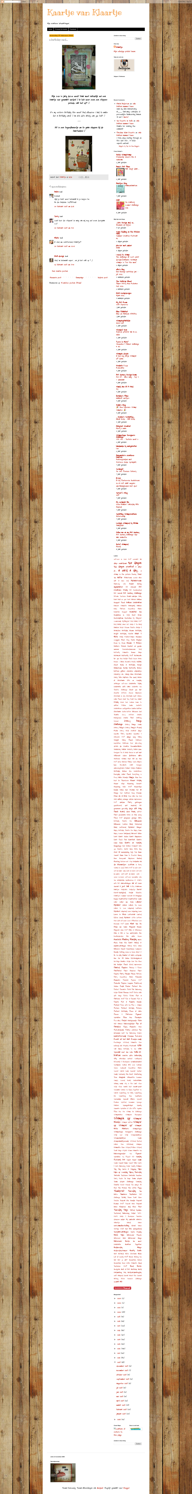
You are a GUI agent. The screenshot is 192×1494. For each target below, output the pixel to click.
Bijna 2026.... (120, 295)
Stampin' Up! (125, 1125)
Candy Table (118, 677)
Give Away (130, 811)
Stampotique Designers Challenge (125, 436)
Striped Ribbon (130, 1147)
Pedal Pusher (125, 986)
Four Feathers (125, 793)
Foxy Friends (137, 793)
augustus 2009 (122, 1383)
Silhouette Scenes (134, 1077)
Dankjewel (120, 525)
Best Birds (137, 615)
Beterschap (120, 516)
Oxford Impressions (135, 964)
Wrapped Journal (123, 1275)
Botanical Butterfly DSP (123, 655)
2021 (119, 1307)
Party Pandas (125, 974)
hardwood (127, 833)
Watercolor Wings (135, 1238)
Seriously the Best (126, 1074)
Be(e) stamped (122, 544)
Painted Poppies (121, 967)
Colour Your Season (127, 702)
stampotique (137, 1128)
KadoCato (124, 889)
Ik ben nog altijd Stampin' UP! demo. (126, 357)
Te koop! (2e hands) (61, 29)
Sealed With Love (128, 1065)
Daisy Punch (127, 740)
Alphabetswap (136, 580)
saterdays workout (126, 1058)
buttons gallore (119, 671)
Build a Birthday (127, 665)
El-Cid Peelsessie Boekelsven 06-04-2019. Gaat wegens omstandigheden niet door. (128, 483)
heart (115, 836)
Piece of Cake (135, 1011)
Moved (118, 546)
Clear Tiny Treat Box (130, 699)
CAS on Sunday (134, 680)
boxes (135, 658)
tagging (133, 1169)
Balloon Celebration (134, 602)
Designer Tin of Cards (121, 752)
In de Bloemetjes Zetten (128, 863)
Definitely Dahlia (120, 749)
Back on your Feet (124, 599)
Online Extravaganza (133, 958)
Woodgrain (117, 1269)
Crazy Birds (124, 730)
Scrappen (117, 1065)
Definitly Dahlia (132, 749)
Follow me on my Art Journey (127, 532)
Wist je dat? (122, 1260)
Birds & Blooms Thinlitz (128, 627)
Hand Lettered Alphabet (124, 827)
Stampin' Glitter (127, 1122)
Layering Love (137, 911)
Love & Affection (132, 920)
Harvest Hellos (136, 833)
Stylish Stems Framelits (130, 1150)
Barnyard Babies (135, 605)
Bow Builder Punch (126, 658)
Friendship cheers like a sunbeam (126, 158)
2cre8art (135, 559)
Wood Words (136, 1266)
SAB (139, 1045)
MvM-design (59, 256)
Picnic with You (125, 1005)
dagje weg (131, 737)
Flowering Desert (134, 783)
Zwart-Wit (118, 1281)
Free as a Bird (120, 796)
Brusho (134, 662)
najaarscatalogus (120, 945)
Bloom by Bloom (119, 643)
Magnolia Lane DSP (121, 930)
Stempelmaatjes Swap (128, 1138)
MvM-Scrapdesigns (123, 293)
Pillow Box (127, 1017)
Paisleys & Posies (135, 967)
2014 (119, 1339)
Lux (117, 448)
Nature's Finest (119, 949)
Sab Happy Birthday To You (125, 1049)
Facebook (73, 29)
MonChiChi (117, 939)
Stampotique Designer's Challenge (128, 1131)
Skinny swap (118, 1083)
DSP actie (117, 762)
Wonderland (117, 1263)
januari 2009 (121, 1413)
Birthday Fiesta (126, 633)
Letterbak (131, 914)
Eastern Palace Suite (129, 762)
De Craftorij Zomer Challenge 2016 (132, 205)
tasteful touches (135, 1175)
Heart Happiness (135, 836)
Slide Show (118, 1086)
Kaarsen (138, 886)
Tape (140, 1169)
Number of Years (128, 955)
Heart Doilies (123, 836)
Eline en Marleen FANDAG (126, 313)
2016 (119, 1330)
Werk (115, 1254)
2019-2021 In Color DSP (122, 559)
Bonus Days (136, 652)
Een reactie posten (60, 271)
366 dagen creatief (124, 566)
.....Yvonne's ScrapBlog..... (125, 416)
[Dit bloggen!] (82, 177)
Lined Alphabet (125, 917)
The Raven (122, 1188)
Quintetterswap (120, 1036)
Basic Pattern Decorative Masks (128, 609)
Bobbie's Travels (120, 646)
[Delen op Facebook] (86, 177)
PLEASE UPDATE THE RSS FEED (126, 333)
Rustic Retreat (129, 1045)
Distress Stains (120, 758)
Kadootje (132, 889)
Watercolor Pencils (134, 1235)
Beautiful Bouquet (120, 612)
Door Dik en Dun (135, 758)
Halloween (138, 820)
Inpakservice (129, 880)
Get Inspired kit (133, 805)
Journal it (117, 886)
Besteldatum (118, 618)
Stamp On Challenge (134, 1111)
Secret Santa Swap (121, 1071)
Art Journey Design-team (126, 374)
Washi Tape (119, 1234)
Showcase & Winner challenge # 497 (127, 345)
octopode (138, 955)
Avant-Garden (132, 596)
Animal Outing (135, 584)
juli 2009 (119, 1387)
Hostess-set (124, 861)
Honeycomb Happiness (126, 858)
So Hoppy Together (132, 1090)
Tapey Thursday (135, 1172)
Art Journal (118, 593)
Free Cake (131, 796)
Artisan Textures (120, 596)
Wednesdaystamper (120, 1250)
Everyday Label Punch (122, 774)
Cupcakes (129, 734)
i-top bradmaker (134, 861)
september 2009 (123, 1379)
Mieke (56, 237)
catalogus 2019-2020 (120, 683)
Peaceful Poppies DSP (132, 980)
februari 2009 (121, 1409)
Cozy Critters (128, 714)
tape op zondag (121, 1172)
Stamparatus (118, 1114)
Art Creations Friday (128, 588)
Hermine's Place (122, 395)
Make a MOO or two (121, 933)
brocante (128, 662)
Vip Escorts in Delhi (125, 120)
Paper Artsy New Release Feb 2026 (127, 285)
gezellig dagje (127, 808)
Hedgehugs (117, 846)
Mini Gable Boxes (134, 936)
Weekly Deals (136, 1250)
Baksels (133, 599)
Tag (115, 1169)
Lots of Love (121, 920)
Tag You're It (123, 1169)
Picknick (116, 1005)
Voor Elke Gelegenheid (133, 1228)
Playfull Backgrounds (129, 1020)
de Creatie (124, 746)
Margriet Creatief (123, 426)
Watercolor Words (122, 1241)
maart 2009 (121, 1405)
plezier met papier (124, 245)
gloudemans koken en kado (128, 815)
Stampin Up (122, 1118)
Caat (118, 200)
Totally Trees (126, 1197)
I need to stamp (123, 254)
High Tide (134, 852)
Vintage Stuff (119, 1229)
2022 (119, 1303)
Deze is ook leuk (135, 752)
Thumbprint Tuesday (125, 1191)
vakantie (139, 1219)
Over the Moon (137, 961)
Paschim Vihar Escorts (126, 132)
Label (115, 902)
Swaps (116, 1163)
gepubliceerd (118, 805)
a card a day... (128, 570)
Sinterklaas (137, 1080)
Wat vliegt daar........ (132, 169)
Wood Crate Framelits (129, 1263)
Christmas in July (119, 696)
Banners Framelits (120, 605)
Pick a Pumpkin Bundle (131, 1002)
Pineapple (138, 1017)
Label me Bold (126, 902)
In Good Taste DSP (125, 868)
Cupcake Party (119, 734)
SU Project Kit (128, 1157)
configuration (126, 708)
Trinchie (116, 1200)
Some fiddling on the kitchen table (128, 232)
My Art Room (121, 302)
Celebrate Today (135, 683)
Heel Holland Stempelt (130, 846)
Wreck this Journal (135, 1275)
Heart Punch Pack (120, 839)
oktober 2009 (121, 1374)
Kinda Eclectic (135, 892)
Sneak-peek (137, 1086)
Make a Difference (135, 930)
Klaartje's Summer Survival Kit (124, 896)
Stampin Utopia (122, 353)
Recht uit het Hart (122, 1039)
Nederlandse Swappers (134, 949)
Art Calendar (131, 587)
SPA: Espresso (122, 304)
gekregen (138, 802)
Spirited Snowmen (127, 1102)
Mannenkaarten (131, 185)
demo (140, 749)
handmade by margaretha (126, 446)
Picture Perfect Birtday (124, 1008)
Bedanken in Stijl (122, 615)
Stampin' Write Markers (128, 1127)
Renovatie (120, 368)
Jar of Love (137, 883)
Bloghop (139, 640)
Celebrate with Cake (122, 686)
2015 (119, 1334)
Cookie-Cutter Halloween (130, 711)
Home (50, 29)
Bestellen (128, 618)
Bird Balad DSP (136, 621)
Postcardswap (119, 1030)
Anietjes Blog (121, 183)
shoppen (122, 1077)
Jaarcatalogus (126, 883)
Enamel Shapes (130, 768)
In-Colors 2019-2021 (125, 877)
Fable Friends (123, 777)
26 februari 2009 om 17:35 (64, 264)
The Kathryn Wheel (124, 281)
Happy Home (138, 830)
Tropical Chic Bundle (127, 1200)
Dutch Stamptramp (123, 154)
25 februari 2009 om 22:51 (64, 246)
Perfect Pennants (120, 989)
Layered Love (126, 911)
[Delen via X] (84, 177)
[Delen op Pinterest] (88, 177)
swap (140, 1159)
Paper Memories (130, 971)
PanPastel (117, 970)
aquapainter (118, 586)
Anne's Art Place (123, 166)
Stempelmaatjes (136, 1135)
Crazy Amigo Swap (133, 724)
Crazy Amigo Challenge (128, 722)
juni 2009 (120, 1392)
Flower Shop (119, 783)
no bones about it (136, 952)
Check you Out (135, 689)
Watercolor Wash (120, 1238)
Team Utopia (137, 1178)
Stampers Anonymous (133, 1114)
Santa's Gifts (127, 1055)
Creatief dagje (136, 730)
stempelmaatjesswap (121, 1141)
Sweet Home (123, 1163)
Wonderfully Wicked (135, 1260)
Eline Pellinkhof (122, 311)
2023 (119, 1298)
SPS (134, 1108)
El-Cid (118, 478)
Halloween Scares (121, 824)
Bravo (140, 658)
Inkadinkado (120, 880)
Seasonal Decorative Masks (131, 1068)
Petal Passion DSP (125, 992)
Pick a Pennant (130, 999)
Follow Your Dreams (127, 790)
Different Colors (120, 755)
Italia (118, 247)
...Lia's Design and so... (125, 222)
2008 (119, 1419)
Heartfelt (131, 839)
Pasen (133, 974)
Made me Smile (120, 927)
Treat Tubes (137, 1197)
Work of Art (125, 1269)
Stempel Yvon (121, 329)
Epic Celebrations (135, 771)
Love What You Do (133, 923)
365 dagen (135, 563)
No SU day (118, 955)
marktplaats (134, 933)
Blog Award (131, 640)
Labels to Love (120, 908)
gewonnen (117, 808)
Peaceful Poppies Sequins (123, 983)
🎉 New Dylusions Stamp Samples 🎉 (126, 408)
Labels (124, 905)
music (140, 939)
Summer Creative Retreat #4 (127, 237)
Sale (131, 1052)
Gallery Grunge (122, 799)
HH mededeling (124, 852)
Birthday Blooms (128, 630)
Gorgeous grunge (130, 818)
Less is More (120, 914)
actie (119, 577)
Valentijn (117, 1222)
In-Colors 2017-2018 (136, 871)
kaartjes (116, 889)
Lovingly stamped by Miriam (127, 523)
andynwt (100, 1488)
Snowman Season (119, 1090)
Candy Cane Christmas (133, 674)
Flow (136, 777)
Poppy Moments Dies (132, 1026)
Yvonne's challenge (134, 1278)
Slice (140, 1083)
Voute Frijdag (136, 1232)
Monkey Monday (129, 939)
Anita (56, 191)
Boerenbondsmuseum (129, 649)
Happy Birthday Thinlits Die (123, 830)
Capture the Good (129, 677)
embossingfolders (119, 768)
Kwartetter (123, 899)
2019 (119, 1316)
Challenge (124, 690)
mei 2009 (120, 1396)
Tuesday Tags (121, 1210)
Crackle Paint (128, 718)
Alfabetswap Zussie (131, 577)
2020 (119, 1312)
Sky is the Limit (130, 1083)
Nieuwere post (55, 277)
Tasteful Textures (121, 1175)
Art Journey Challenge (132, 593)
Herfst (126, 849)
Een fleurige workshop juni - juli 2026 (127, 273)
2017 (119, 1325)
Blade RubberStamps (127, 637)
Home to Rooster (131, 855)
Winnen (131, 1257)
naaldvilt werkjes (122, 398)
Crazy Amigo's (119, 727)
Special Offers (129, 1099)
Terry (56, 216)
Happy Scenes (118, 833)
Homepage (79, 277)
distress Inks (135, 755)
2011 (119, 1353)
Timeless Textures (128, 1194)
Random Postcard (135, 1036)
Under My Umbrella (128, 1219)
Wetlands (121, 1254)
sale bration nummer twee (126, 105)
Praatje (127, 1030)
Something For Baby (126, 1093)
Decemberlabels (136, 746)
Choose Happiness (135, 693)
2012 (119, 1348)
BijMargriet (126, 621)
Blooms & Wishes (134, 642)
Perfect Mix (137, 986)
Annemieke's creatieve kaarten (125, 456)
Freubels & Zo (122, 365)
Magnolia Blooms (135, 927)
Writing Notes (119, 1278)
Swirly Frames (136, 1166)
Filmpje (131, 777)
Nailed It (138, 942)
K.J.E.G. (132, 886)
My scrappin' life (122, 502)
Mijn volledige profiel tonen (124, 51)
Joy (117, 389)
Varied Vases (134, 1222)
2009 (119, 1362)
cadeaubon (130, 671)
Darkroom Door (127, 743)
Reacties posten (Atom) (71, 282)
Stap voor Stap (121, 1135)
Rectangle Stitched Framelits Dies (128, 1042)
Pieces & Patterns (123, 1014)
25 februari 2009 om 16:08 (64, 206)
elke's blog (120, 269)
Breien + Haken (119, 662)
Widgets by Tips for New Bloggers (129, 146)
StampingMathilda (123, 320)
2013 (119, 1344)
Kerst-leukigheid (120, 892)
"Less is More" (122, 341)
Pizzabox (117, 1020)
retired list (118, 1045)
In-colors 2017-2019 (121, 874)
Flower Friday (136, 780)
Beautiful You (136, 611)
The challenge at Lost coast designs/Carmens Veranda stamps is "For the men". (127, 260)
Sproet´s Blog (122, 492)
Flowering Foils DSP (123, 786)
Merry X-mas (121, 428)
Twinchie (139, 1216)
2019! (117, 495)
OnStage (117, 961)
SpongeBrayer (128, 1105)
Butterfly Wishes (135, 668)
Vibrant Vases (136, 1225)
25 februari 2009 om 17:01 (64, 227)
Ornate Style (126, 961)
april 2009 (120, 1400)
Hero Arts (134, 849)
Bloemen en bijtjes (123, 225)
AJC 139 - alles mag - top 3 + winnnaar (127, 378)
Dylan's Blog (121, 405)
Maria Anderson (123, 103)
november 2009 (122, 1370)
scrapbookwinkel (136, 1061)
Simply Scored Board (122, 1080)
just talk (125, 886)
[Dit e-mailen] (80, 177)
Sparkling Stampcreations (126, 514)
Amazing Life (120, 584)
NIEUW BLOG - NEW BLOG (125, 419)
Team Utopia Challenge (123, 1181)
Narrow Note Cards (135, 946)
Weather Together (133, 1244)
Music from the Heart (123, 942)
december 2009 (122, 1366)
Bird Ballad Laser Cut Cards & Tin (126, 624)
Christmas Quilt (131, 696)
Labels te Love (135, 905)
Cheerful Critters (120, 693)
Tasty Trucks (118, 1178)
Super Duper (131, 1160)
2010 (119, 1357)
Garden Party (126, 802)
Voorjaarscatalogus (121, 1231)
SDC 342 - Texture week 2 (127, 439)
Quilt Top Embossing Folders (132, 1033)
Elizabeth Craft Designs (131, 765)
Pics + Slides (136, 1005)
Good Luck (120, 323)
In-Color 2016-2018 (123, 871)
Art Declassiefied (135, 590)
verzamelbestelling (121, 1225)
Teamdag (139, 1181)
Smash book (127, 1086)
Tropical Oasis (130, 1203)
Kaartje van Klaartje (84, 12)
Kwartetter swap (135, 899)
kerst (139, 889)
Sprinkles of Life (126, 1108)
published (135, 1030)
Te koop (127, 1178)
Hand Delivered (135, 824)
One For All (119, 958)
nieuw (127, 952)
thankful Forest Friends (122, 1185)
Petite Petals (128, 995)
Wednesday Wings (128, 1247)
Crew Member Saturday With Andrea (127, 506)
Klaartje (119, 47)
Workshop (134, 1269)
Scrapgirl (119, 469)
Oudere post (103, 277)
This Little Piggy (135, 1188)
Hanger (139, 827)
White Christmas (131, 1254)
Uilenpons (117, 1219)
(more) (125, 117)
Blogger (126, 1488)
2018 (119, 1321)
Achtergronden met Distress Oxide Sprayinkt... (126, 461)
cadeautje (138, 671)
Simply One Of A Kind (124, 386)
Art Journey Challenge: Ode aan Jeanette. (126, 536)
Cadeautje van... (119, 674)
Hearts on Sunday (133, 842)
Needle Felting (119, 952)
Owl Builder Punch (121, 964)
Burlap (125, 668)
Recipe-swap (136, 1039)
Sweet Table (133, 1163)
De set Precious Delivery (126, 471)
